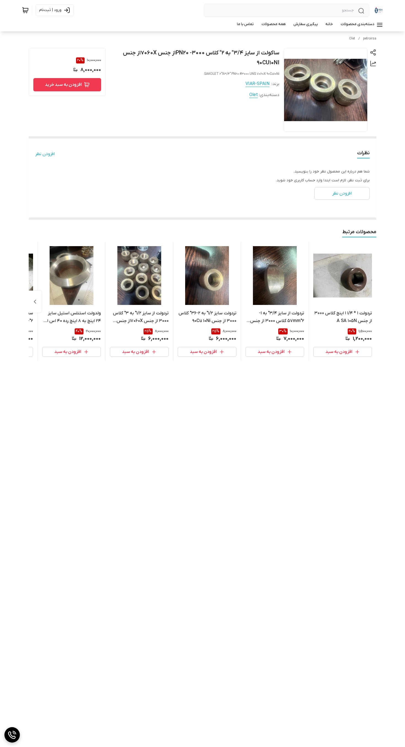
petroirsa (369, 38)
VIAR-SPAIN (257, 84)
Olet (352, 38)
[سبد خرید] (25, 10)
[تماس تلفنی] (12, 735)
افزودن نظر (45, 154)
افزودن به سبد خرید (63, 84)
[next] (35, 302)
